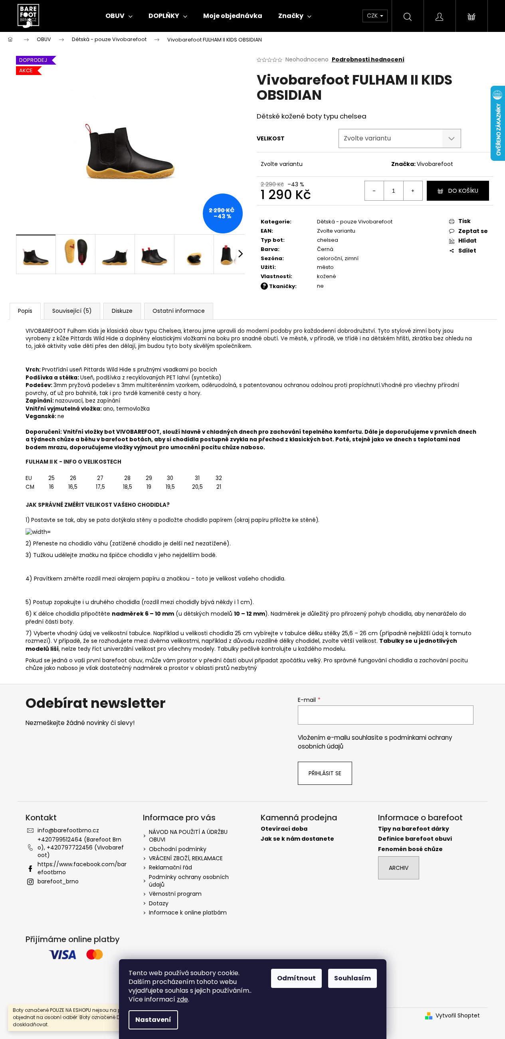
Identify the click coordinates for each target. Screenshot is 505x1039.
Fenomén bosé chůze (410, 849)
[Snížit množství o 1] (374, 190)
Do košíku (463, 191)
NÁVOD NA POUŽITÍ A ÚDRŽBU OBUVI (188, 835)
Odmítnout (296, 978)
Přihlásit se (325, 773)
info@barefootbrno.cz (68, 830)
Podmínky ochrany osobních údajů (189, 881)
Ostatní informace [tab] (178, 311)
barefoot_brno (58, 881)
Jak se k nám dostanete (297, 839)
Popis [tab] (25, 311)
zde (182, 999)
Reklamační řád (170, 867)
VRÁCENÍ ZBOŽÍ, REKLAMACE (186, 858)
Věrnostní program (175, 894)
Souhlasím (352, 978)
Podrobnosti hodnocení (368, 59)
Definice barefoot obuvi (415, 839)
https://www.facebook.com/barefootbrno (82, 868)
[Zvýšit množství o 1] (412, 190)
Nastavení (153, 1019)
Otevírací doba (284, 829)
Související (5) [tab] (72, 311)
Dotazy (158, 903)
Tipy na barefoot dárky (413, 829)
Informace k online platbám (188, 913)
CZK (373, 16)
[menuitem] (119, 16)
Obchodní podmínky (177, 849)
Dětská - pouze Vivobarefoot (354, 221)
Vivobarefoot (435, 164)
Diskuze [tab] (122, 311)
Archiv (398, 868)
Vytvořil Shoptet (458, 1015)
